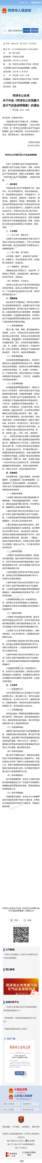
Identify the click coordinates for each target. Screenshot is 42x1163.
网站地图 (6, 1127)
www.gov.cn (21, 1093)
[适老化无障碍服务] (29, 1153)
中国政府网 (20, 1089)
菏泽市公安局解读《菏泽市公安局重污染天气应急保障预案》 (21, 956)
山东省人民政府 (23, 1095)
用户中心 (25, 2)
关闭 (29, 920)
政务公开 (14, 44)
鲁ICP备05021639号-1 (16, 1141)
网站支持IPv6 (36, 2)
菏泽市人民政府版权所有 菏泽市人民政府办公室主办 (21, 1135)
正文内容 (32, 44)
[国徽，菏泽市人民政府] (21, 9)
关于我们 (16, 1127)
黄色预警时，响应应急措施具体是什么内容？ (20, 1019)
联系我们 (26, 1127)
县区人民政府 (8, 1110)
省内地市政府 (27, 1110)
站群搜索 (34, 30)
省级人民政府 (8, 1104)
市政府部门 (27, 1104)
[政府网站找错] (11, 1154)
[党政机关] (21, 1119)
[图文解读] (21, 983)
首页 (7, 44)
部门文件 (23, 44)
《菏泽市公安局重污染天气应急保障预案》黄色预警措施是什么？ (21, 1008)
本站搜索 (26, 30)
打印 (16, 920)
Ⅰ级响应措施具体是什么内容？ (16, 1029)
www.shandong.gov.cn (23, 1099)
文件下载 (19, 1073)
